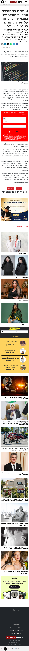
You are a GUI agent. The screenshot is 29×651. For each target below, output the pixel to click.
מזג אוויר (18, 5)
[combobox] (14, 331)
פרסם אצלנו (16, 610)
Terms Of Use (16, 139)
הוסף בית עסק (14, 336)
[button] (4, 118)
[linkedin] (5, 44)
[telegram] (14, 44)
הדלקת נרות (25, 5)
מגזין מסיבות (15, 622)
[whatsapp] (11, 44)
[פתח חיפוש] (6, 1)
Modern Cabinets (16, 634)
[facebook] (17, 44)
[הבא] (8, 649)
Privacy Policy (11, 139)
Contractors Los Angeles (16, 631)
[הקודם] (2, 649)
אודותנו (15, 613)
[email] (2, 44)
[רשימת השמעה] (12, 649)
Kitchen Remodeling (15, 628)
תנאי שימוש (16, 616)
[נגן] (5, 649)
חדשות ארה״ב (15, 619)
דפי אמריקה (16, 625)
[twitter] (8, 44)
